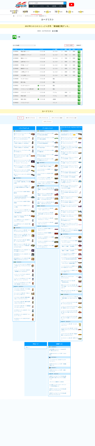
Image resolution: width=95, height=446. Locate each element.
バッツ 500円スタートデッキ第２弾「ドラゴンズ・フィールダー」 (22, 220)
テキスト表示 (69, 45)
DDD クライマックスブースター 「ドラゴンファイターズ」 (69, 277)
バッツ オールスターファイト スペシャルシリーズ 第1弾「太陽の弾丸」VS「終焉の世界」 (22, 182)
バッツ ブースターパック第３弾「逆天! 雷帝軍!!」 (45, 174)
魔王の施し (23, 82)
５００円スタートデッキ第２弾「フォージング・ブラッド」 (22, 315)
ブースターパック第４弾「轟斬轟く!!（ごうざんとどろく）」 (45, 233)
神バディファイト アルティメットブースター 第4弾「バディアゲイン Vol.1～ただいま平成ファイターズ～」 (69, 181)
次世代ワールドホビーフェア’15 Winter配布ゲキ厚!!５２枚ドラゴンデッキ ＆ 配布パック (57, 378)
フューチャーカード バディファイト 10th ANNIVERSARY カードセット (69, 134)
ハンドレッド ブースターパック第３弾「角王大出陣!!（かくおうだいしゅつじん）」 (45, 214)
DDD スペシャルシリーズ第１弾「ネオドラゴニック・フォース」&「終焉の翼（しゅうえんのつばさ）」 (22, 245)
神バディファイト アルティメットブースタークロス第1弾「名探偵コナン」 (69, 201)
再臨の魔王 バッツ (25, 51)
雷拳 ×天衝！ (24, 99)
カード (35, 6)
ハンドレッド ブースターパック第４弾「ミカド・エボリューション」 (45, 209)
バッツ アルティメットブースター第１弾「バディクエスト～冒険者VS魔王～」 (69, 262)
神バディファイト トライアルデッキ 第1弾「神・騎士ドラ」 (22, 151)
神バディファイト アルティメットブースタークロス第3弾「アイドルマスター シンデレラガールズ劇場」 (69, 187)
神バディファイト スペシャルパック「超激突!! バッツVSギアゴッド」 (69, 197)
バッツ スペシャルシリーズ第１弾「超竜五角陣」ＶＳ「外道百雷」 (22, 216)
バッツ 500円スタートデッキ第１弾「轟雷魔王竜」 (22, 224)
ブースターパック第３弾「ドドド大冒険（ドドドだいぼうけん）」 (45, 238)
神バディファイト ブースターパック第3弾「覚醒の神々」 (45, 151)
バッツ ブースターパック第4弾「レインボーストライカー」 (45, 170)
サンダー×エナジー (25, 85)
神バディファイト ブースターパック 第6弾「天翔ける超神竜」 (45, 138)
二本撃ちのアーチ (25, 71)
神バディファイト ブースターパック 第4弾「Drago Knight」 (45, 147)
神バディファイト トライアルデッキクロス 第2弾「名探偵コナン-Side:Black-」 (22, 142)
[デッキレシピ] (47, 11)
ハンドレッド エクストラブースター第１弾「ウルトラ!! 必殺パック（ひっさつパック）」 (69, 318)
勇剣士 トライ (24, 58)
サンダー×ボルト (25, 78)
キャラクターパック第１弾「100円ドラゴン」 (69, 338)
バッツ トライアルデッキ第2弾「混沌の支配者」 (22, 202)
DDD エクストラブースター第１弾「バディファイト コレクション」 (69, 291)
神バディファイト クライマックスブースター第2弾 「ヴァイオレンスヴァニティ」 (69, 206)
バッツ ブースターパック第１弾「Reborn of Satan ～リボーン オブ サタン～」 (45, 182)
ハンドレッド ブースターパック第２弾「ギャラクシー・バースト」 (45, 219)
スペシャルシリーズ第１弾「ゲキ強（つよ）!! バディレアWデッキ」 (22, 294)
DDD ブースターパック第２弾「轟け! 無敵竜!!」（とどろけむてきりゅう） (45, 198)
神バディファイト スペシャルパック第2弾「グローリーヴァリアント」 (69, 142)
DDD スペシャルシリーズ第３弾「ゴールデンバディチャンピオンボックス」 (22, 231)
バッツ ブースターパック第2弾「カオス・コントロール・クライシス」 (45, 178)
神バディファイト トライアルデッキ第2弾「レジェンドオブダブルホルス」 (22, 138)
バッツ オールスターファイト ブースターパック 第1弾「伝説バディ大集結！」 (45, 165)
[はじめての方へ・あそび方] (14, 11)
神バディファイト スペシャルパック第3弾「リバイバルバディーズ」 (69, 138)
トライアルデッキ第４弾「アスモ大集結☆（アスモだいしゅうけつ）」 (22, 289)
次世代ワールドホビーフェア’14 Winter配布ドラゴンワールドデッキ (57, 394)
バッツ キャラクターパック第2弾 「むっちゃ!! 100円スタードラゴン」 (69, 267)
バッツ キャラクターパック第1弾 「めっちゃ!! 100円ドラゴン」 (69, 271)
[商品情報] (25, 11)
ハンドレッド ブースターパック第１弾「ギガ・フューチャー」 (45, 223)
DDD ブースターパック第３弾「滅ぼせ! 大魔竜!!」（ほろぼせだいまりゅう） (45, 194)
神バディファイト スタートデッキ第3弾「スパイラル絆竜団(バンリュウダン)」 (22, 166)
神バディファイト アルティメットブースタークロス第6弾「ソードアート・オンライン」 (69, 167)
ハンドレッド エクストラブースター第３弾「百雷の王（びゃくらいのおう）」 (69, 307)
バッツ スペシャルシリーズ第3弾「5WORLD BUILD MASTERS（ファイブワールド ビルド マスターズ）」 (22, 197)
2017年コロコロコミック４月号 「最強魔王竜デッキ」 (57, 364)
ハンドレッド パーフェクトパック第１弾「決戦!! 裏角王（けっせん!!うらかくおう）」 (69, 298)
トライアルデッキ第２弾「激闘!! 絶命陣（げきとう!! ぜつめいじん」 (22, 302)
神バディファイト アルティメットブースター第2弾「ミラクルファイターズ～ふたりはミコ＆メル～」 (69, 225)
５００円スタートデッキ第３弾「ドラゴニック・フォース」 (22, 311)
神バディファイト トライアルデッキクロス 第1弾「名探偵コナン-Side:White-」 (22, 147)
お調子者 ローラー (25, 61)
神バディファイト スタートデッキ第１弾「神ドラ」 (22, 175)
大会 (48, 6)
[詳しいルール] (69, 11)
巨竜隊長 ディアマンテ (26, 54)
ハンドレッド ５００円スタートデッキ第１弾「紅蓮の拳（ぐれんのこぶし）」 (22, 283)
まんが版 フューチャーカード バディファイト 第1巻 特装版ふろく (57, 385)
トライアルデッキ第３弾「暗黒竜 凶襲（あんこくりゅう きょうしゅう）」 (22, 298)
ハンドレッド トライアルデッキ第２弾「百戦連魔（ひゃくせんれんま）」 (22, 270)
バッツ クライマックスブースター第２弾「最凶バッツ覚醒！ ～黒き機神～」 (69, 245)
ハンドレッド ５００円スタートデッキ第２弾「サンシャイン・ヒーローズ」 (22, 279)
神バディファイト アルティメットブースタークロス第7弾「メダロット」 (69, 158)
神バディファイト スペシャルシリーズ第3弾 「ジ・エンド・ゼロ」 (22, 134)
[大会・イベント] (58, 11)
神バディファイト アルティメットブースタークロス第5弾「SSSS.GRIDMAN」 (69, 172)
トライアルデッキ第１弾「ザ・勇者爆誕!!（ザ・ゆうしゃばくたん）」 (22, 306)
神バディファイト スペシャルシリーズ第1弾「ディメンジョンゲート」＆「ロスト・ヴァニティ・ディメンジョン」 (22, 161)
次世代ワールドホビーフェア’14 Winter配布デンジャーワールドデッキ (57, 389)
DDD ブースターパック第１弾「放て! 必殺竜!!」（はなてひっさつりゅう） (45, 203)
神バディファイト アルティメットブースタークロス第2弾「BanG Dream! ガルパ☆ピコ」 (69, 192)
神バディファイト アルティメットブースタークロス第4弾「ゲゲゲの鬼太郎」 (69, 176)
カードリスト (19, 15)
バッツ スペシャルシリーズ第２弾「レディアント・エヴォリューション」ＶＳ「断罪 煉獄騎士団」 (22, 211)
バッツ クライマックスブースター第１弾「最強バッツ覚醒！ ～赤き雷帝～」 (69, 250)
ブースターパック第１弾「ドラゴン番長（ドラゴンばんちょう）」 (45, 246)
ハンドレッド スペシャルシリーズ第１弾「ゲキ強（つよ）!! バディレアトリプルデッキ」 (22, 266)
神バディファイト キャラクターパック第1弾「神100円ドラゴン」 (69, 220)
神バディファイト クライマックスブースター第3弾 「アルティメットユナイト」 (69, 162)
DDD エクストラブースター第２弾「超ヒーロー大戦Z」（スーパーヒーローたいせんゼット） (69, 286)
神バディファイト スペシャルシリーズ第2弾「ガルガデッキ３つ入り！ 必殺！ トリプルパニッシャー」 (22, 156)
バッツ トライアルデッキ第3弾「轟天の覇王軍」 (22, 192)
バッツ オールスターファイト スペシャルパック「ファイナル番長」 (69, 237)
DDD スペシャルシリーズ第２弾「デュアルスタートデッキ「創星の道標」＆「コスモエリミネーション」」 (22, 236)
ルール (42, 6)
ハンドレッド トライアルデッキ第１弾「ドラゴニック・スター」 (22, 275)
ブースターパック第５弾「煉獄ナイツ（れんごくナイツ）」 (45, 229)
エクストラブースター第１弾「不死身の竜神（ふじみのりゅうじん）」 (69, 334)
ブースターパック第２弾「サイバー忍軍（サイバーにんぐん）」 (45, 242)
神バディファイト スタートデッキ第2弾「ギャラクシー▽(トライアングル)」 (22, 171)
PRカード (28, 347)
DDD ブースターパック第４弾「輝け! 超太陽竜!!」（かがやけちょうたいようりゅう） (45, 189)
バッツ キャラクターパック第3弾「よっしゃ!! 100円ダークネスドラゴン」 (69, 254)
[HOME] (13, 16)
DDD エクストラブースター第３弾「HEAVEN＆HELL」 (68, 281)
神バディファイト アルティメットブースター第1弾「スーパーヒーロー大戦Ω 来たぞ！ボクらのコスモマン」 (69, 230)
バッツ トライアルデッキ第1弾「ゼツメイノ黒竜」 (22, 206)
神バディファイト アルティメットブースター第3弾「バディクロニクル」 (69, 215)
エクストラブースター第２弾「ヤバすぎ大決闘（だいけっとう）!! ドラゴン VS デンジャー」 (69, 329)
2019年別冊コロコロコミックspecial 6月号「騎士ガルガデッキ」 (57, 350)
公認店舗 (54, 6)
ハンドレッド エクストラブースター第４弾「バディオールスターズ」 (69, 303)
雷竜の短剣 (23, 95)
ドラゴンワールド (25, 102)
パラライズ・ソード (25, 92)
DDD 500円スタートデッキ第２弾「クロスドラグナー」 (22, 254)
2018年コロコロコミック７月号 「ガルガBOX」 (57, 354)
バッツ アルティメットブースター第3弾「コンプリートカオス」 (69, 241)
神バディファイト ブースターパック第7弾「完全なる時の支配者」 (45, 134)
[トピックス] (80, 11)
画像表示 (78, 45)
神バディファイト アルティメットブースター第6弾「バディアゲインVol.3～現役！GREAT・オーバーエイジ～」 (69, 147)
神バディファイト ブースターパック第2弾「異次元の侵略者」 (45, 155)
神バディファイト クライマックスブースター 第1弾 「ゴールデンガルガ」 (69, 211)
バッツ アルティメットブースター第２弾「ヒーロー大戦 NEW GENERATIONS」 (69, 258)
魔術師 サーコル (24, 68)
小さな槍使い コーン (25, 75)
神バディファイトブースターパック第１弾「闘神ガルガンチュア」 (45, 159)
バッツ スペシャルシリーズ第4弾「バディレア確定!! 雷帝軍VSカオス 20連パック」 (22, 187)
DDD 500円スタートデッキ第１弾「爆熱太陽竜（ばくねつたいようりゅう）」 (22, 259)
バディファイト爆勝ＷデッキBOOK (56, 381)
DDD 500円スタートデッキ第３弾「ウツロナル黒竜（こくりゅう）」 (22, 250)
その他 (60, 6)
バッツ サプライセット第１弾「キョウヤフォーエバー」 (57, 360)
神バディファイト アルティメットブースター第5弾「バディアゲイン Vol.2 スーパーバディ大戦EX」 (69, 153)
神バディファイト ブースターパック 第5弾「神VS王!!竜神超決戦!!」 (45, 142)
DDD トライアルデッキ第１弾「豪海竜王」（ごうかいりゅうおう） (22, 240)
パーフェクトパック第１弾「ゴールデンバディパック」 (69, 324)
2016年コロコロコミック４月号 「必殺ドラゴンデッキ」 (57, 371)
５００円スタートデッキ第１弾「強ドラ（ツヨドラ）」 (22, 319)
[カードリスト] (36, 11)
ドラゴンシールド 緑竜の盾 (27, 89)
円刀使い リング (24, 65)
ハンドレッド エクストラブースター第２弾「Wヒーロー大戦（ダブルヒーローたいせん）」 (69, 312)
